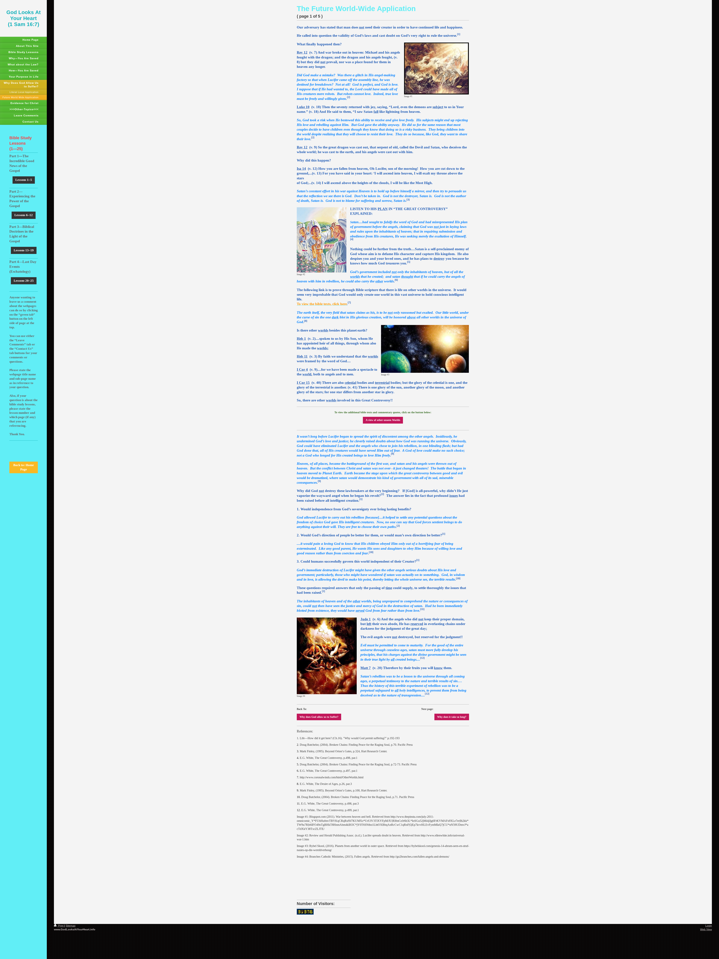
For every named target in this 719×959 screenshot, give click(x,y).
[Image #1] (436, 68)
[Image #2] (321, 240)
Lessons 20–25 (24, 280)
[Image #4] (327, 656)
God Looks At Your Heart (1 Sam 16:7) (23, 18)
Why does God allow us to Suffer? (319, 716)
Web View (706, 929)
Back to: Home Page (23, 467)
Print (60, 925)
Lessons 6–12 (23, 215)
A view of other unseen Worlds (383, 419)
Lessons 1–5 (23, 180)
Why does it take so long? (451, 716)
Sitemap (70, 925)
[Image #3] (425, 349)
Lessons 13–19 (24, 250)
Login (708, 925)
